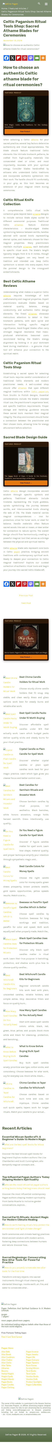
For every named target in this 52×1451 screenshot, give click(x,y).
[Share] (20, 1444)
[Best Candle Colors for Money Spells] (10, 873)
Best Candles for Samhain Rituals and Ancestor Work (31, 789)
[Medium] (9, 1416)
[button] (39, 3)
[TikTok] (16, 1416)
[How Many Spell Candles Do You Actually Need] (10, 1017)
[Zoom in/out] (4, 1444)
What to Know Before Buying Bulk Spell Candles (31, 1051)
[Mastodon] (31, 58)
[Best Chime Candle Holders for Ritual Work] (10, 683)
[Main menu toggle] (46, 4)
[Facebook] (6, 58)
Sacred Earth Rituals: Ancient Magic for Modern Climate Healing (25, 1218)
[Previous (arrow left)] (4, 1449)
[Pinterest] (24, 58)
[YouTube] (13, 1416)
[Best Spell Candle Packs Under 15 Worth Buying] (10, 719)
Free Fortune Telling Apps (13, 1333)
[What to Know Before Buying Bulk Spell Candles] (10, 1053)
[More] (43, 58)
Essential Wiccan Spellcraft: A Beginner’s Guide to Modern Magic (24, 1138)
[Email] (37, 58)
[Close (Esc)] (29, 1444)
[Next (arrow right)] (12, 1449)
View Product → (26, 131)
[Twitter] (2, 1416)
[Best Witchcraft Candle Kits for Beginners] (10, 981)
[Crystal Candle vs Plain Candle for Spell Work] (10, 758)
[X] (12, 58)
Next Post (26, 603)
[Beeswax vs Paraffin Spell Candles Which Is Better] (10, 911)
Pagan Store (7, 1348)
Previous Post (26, 595)
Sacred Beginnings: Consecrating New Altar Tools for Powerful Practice (24, 1260)
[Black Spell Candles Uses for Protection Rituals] (10, 945)
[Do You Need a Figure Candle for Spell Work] (10, 839)
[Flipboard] (18, 58)
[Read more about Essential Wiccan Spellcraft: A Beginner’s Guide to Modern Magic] (26, 1146)
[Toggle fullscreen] (12, 1444)
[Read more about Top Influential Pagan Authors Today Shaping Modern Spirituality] (26, 1186)
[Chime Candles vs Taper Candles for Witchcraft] (10, 1092)
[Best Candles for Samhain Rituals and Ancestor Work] (10, 796)
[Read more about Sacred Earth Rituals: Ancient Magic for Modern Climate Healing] (26, 1226)
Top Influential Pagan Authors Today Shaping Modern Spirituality (26, 1178)
